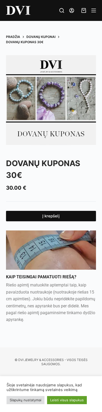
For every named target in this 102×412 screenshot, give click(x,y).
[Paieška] (61, 10)
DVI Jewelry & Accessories (41, 360)
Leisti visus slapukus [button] (67, 400)
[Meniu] (93, 10)
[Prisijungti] (71, 10)
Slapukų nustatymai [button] (25, 400)
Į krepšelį (51, 215)
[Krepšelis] (82, 10)
